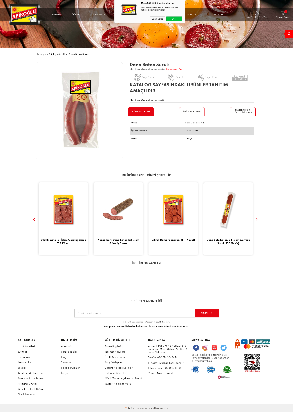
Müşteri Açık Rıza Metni (118, 384)
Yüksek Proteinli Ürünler (31, 389)
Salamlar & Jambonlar (31, 378)
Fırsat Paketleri (26, 346)
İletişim (65, 373)
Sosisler (22, 368)
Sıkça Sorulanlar (70, 368)
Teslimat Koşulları (115, 352)
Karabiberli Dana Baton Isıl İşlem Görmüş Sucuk (63, 242)
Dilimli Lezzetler (27, 395)
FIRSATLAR (218, 14)
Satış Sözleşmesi (114, 362)
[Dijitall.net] (223, 378)
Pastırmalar (24, 357)
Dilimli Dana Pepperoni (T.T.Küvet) (118, 240)
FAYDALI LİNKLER (193, 14)
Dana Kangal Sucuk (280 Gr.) (228, 240)
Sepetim (66, 362)
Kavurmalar (24, 362)
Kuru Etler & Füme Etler (31, 373)
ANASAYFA (56, 14)
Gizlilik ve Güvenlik (115, 373)
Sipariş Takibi (69, 352)
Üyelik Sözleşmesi (115, 357)
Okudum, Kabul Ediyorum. (148, 322)
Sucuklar (22, 352)
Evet (174, 19)
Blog (63, 357)
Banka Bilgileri (113, 346)
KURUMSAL (98, 14)
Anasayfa (66, 346)
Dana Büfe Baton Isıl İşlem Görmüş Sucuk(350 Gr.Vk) (173, 242)
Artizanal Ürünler (27, 384)
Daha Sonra (157, 19)
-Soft (129, 408)
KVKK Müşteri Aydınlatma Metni (123, 378)
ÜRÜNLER (76, 14)
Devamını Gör (174, 69)
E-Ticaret (137, 408)
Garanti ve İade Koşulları (119, 368)
